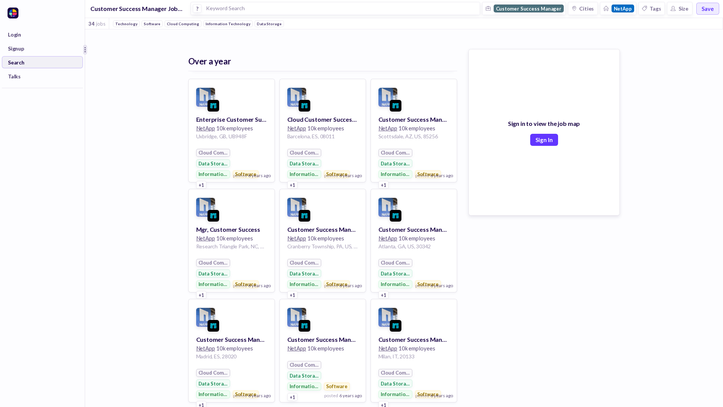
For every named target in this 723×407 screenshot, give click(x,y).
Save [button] (708, 8)
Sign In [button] (544, 139)
